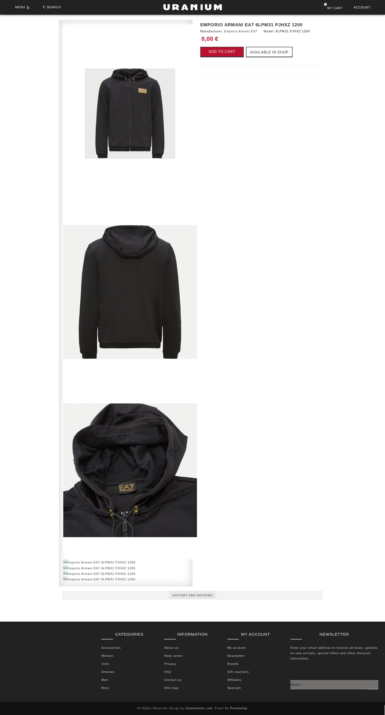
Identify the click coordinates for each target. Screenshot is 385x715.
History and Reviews (192, 595)
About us (171, 647)
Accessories (111, 647)
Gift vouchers (238, 672)
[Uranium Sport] (192, 8)
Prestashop (238, 708)
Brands (233, 664)
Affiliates (234, 680)
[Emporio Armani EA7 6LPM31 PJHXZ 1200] (130, 113)
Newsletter (235, 655)
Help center (173, 655)
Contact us (173, 680)
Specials (234, 688)
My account (236, 647)
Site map (171, 688)
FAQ (167, 672)
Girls (105, 664)
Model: (269, 31)
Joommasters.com (199, 708)
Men (104, 680)
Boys (105, 688)
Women (107, 655)
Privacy (170, 664)
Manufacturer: (211, 31)
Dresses (108, 672)
